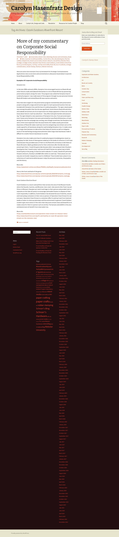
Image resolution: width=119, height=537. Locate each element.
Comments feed (17, 250)
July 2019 (61, 384)
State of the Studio (95, 169)
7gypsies (40, 272)
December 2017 (63, 427)
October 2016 (63, 467)
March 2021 (62, 330)
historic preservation (36, 61)
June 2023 (62, 270)
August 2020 (62, 350)
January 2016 (62, 490)
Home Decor (85, 114)
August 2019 (62, 381)
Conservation (34, 57)
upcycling (41, 327)
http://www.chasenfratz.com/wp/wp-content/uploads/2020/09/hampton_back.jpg (43, 176)
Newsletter (51, 23)
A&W (22, 59)
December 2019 (63, 370)
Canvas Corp (44, 276)
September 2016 (63, 470)
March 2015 (62, 516)
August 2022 (62, 284)
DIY (48, 280)
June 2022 (62, 287)
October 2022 (63, 281)
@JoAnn (38, 274)
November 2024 (63, 244)
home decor (44, 285)
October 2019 (63, 376)
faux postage (41, 283)
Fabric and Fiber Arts (87, 97)
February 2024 (63, 258)
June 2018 (62, 410)
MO (51, 294)
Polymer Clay (85, 132)
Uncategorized (86, 146)
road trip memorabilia (44, 64)
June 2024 (62, 250)
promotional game (26, 64)
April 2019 (62, 390)
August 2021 (62, 315)
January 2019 (62, 396)
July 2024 (61, 247)
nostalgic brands (27, 63)
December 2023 (63, 264)
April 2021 (62, 327)
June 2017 (62, 445)
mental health (39, 291)
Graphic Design (86, 106)
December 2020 (63, 338)
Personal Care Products (88, 129)
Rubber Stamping (86, 140)
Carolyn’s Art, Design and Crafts (35, 23)
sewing (37, 319)
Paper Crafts (85, 126)
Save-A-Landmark (60, 64)
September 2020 (63, 347)
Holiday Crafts (85, 112)
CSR (52, 59)
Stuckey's (38, 66)
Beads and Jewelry (87, 83)
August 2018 (62, 404)
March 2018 (62, 419)
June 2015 (62, 510)
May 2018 (61, 413)
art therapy (38, 276)
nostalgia (19, 63)
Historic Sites (42, 57)
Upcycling (84, 149)
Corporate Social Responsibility (33, 59)
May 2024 (61, 252)
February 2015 (63, 519)
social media (44, 319)
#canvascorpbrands (41, 264)
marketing (44, 287)
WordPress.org (17, 253)
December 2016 (63, 462)
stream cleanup (30, 66)
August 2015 (62, 505)
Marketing (49, 57)
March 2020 (62, 361)
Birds (83, 86)
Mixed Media (85, 120)
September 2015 (63, 502)
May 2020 (61, 356)
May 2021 (61, 324)
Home (13, 23)
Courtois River (47, 59)
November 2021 (63, 307)
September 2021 (63, 313)
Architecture (85, 77)
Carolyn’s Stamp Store (90, 60)
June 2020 (62, 353)
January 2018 (62, 424)
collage (43, 280)
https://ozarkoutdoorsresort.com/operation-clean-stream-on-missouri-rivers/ (42, 214)
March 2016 (62, 485)
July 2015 (61, 508)
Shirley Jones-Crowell (88, 171)
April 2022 (62, 293)
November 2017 (63, 430)
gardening (47, 283)
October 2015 (63, 499)
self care (49, 316)
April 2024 (62, 255)
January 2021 (62, 336)
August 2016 (62, 473)
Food (83, 100)
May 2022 (61, 290)
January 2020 (62, 367)
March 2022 (62, 295)
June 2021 (62, 321)
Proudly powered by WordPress (20, 533)
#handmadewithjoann (44, 266)
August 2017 (62, 439)
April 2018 (62, 416)
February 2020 (63, 364)
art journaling (51, 274)
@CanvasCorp (47, 272)
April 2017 (62, 450)
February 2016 (63, 488)
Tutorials (84, 143)
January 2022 (62, 301)
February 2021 (63, 333)
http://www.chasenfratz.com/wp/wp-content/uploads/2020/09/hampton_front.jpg (43, 174)
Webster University (47, 66)
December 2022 (63, 278)
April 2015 (62, 513)
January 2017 (62, 459)
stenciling (47, 324)
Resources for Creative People (68, 23)
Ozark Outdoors (51, 63)
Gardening (85, 103)
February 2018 (63, 422)
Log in (14, 244)
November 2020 (63, 341)
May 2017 (61, 447)
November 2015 (63, 496)
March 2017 (62, 453)
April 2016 (62, 482)
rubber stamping (45, 305)
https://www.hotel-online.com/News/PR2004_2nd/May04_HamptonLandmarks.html (44, 167)
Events (84, 94)
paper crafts (43, 301)
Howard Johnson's (48, 61)
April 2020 (62, 358)
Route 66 (52, 64)
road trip (34, 64)
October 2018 (63, 401)
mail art (50, 285)
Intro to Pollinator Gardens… (44, 238)
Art (82, 80)
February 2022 (63, 298)
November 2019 (63, 373)
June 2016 (62, 476)
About (20, 23)
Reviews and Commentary (60, 57)
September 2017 (63, 436)
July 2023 (61, 267)
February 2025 (63, 241)
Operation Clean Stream (39, 63)
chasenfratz (85, 164)
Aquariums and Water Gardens (90, 74)
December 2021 (63, 304)
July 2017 (61, 442)
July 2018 (61, 407)
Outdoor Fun (85, 123)
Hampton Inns (26, 61)
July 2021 (61, 318)
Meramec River (65, 61)
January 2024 (62, 261)
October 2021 (63, 310)
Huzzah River (57, 61)
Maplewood (39, 287)
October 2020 (63, 344)
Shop (82, 23)
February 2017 (63, 456)
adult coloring (44, 274)
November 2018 (63, 399)
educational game (59, 59)
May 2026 (61, 235)
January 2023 (62, 275)
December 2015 (63, 493)
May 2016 (61, 479)
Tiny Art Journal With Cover (43, 235)
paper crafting (43, 297)
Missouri (44, 292)
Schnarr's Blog (43, 308)
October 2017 (63, 433)
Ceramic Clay (85, 89)
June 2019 (62, 387)
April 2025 (62, 238)
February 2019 (63, 393)
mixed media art (45, 294)
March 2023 (62, 272)
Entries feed (16, 247)
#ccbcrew (48, 264)
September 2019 (63, 379)
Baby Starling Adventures (97, 161)
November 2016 (63, 465)
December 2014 (63, 522)
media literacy (49, 289)
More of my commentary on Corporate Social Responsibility (42, 46)
